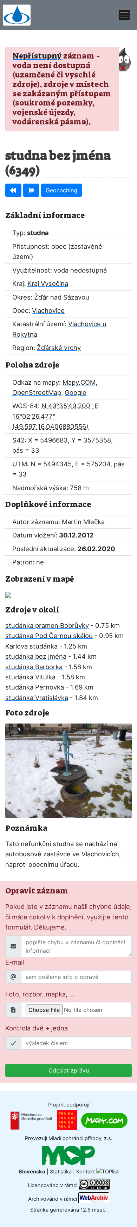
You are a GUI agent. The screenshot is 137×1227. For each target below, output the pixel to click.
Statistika (61, 1171)
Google (75, 392)
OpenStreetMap (36, 392)
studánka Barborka (34, 667)
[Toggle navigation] (124, 15)
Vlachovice (48, 310)
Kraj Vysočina (47, 283)
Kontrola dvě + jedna (36, 1028)
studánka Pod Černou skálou (49, 635)
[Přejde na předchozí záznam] (13, 190)
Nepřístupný (37, 56)
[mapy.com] (104, 1120)
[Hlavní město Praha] (67, 1120)
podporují (77, 1105)
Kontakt (85, 1171)
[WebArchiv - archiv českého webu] (93, 1199)
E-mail (14, 962)
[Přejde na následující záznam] (31, 190)
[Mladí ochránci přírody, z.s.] (68, 1155)
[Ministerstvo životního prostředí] (31, 1120)
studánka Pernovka (34, 687)
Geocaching (61, 190)
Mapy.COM (79, 382)
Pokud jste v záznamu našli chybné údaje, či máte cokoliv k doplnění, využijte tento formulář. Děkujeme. (68, 917)
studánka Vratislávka (36, 697)
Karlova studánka (31, 646)
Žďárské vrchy (59, 347)
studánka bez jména (35, 656)
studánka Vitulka (30, 677)
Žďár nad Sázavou (61, 297)
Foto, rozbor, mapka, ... (39, 994)
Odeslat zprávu (68, 1070)
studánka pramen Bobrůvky (47, 625)
